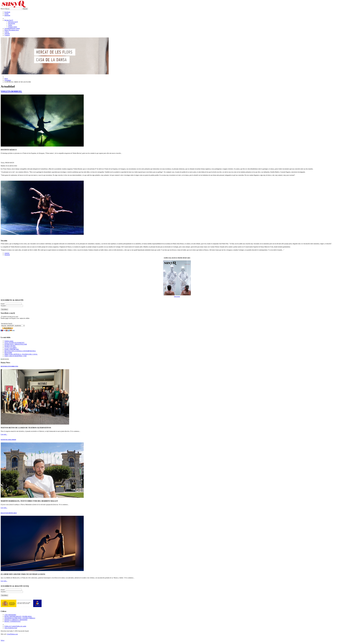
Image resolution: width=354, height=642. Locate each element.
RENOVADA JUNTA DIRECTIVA (9, 366)
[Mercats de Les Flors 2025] (55, 74)
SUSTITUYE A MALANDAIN (8, 439)
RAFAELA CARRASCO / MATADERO (15, 620)
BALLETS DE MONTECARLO (9, 513)
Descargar (177, 296)
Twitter (6, 13)
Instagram (7, 15)
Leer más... (4, 434)
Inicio (6, 78)
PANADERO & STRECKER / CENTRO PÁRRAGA (19, 618)
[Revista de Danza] (13, 7)
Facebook (7, 12)
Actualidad (7, 80)
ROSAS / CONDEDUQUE (12, 621)
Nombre (3, 306)
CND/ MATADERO (10, 615)
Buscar (3, 8)
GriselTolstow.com (12, 634)
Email (3, 304)
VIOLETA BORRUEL (11, 91)
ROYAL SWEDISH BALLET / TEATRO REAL (18, 616)
